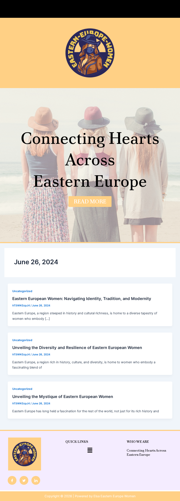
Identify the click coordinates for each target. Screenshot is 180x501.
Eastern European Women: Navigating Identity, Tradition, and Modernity (81, 298)
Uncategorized (22, 291)
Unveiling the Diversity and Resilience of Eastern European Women (77, 347)
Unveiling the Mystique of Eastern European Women (62, 396)
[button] (90, 8)
